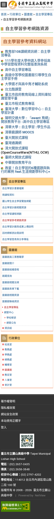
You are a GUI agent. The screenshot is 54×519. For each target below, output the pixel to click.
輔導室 (8, 364)
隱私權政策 (8, 408)
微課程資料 (8, 194)
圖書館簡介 (8, 263)
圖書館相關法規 (10, 282)
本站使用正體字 (11, 421)
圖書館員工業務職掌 (13, 257)
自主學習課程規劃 (11, 213)
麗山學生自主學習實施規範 (16, 201)
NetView (40, 495)
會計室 (8, 384)
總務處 (8, 359)
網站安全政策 (9, 414)
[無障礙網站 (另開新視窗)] (27, 506)
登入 (4, 427)
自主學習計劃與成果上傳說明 (17, 226)
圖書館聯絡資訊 (10, 301)
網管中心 (9, 312)
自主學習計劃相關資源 (14, 207)
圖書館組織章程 (10, 269)
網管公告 (11, 322)
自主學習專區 (11, 307)
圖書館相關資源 (10, 295)
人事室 (8, 380)
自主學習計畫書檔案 (13, 188)
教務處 (8, 349)
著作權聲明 (8, 401)
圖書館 (8, 369)
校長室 (8, 344)
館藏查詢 (7, 275)
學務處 (8, 354)
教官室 (8, 374)
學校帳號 (11, 317)
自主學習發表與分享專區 (15, 239)
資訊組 (8, 328)
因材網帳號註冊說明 (13, 233)
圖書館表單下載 (10, 288)
